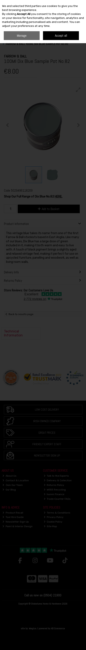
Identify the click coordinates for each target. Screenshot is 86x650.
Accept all (61, 35)
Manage (22, 35)
